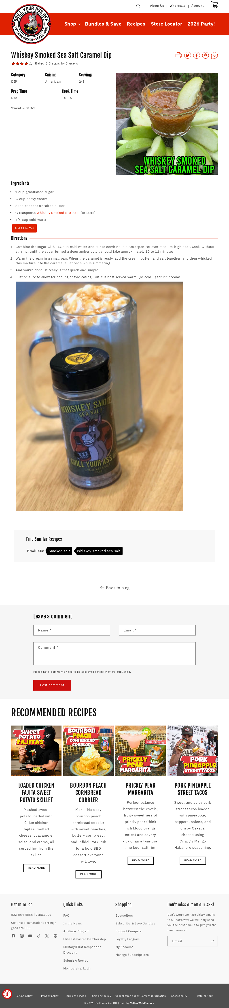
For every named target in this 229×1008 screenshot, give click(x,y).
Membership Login (77, 968)
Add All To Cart (24, 228)
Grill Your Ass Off (106, 1003)
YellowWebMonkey (142, 1003)
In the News (72, 923)
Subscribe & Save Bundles (135, 923)
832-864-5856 (22, 915)
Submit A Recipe (76, 960)
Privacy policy (50, 995)
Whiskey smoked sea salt (99, 551)
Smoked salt (59, 551)
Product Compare (128, 931)
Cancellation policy (127, 995)
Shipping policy (101, 995)
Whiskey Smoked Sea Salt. (58, 213)
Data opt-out (205, 995)
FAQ (66, 915)
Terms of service (76, 995)
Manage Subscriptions (132, 955)
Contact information (153, 995)
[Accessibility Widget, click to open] (7, 994)
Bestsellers (124, 915)
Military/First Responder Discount (82, 949)
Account (197, 6)
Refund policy (24, 995)
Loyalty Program (127, 939)
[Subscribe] (213, 941)
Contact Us (43, 915)
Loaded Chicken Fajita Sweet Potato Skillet (36, 792)
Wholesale (178, 6)
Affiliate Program (76, 931)
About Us (157, 6)
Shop (70, 24)
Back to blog (118, 587)
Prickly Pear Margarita (141, 789)
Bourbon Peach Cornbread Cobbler (88, 792)
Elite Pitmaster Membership (84, 939)
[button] (138, 6)
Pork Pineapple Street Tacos (193, 789)
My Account (124, 947)
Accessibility (179, 995)
